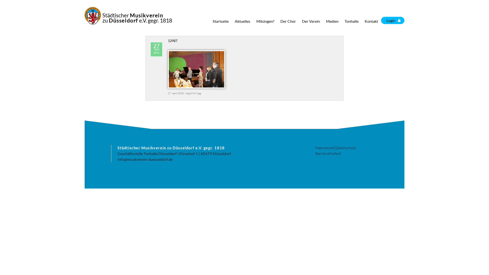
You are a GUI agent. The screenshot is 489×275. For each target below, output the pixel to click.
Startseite (221, 21)
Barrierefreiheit (328, 153)
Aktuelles (242, 21)
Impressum (324, 147)
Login (390, 20)
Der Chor (288, 21)
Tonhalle (352, 21)
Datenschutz (345, 147)
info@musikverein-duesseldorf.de (144, 159)
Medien (332, 21)
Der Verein (311, 21)
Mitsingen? (265, 21)
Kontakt (371, 21)
